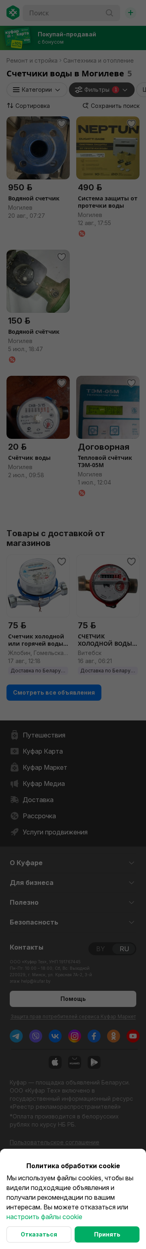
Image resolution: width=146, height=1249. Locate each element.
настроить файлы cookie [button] (44, 1217)
